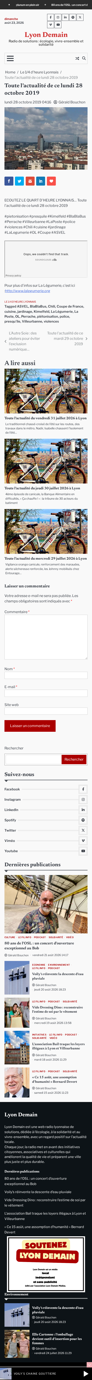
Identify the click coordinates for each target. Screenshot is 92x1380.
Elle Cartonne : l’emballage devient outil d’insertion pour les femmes (57, 1339)
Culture (9, 937)
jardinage (24, 312)
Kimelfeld (41, 312)
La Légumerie (62, 312)
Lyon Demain (46, 35)
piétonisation (47, 317)
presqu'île (12, 321)
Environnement (59, 965)
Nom (9, 669)
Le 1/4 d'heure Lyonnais (20, 301)
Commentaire (16, 612)
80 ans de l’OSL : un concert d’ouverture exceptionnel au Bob (51, 4)
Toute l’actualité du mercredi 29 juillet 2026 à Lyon (45, 559)
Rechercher (13, 748)
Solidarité (56, 937)
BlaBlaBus (38, 306)
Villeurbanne (32, 321)
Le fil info (24, 937)
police (64, 317)
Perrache (28, 317)
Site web (11, 705)
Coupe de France (70, 306)
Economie (39, 965)
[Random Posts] (77, 58)
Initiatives (39, 1034)
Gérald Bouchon (72, 102)
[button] (86, 1373)
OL (17, 317)
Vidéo (70, 937)
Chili (51, 306)
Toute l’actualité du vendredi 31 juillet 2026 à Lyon (45, 418)
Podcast (40, 937)
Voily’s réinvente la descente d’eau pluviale (37, 1192)
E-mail (10, 687)
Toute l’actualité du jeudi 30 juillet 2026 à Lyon (42, 488)
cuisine (10, 312)
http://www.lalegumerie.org (27, 291)
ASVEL (22, 306)
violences (51, 321)
